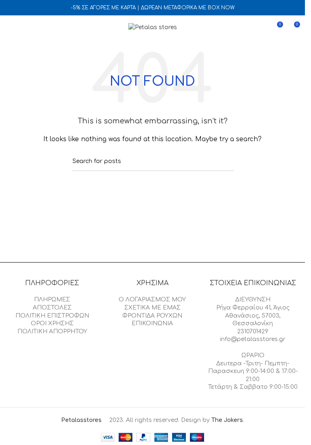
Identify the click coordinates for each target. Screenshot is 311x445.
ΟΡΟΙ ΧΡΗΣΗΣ (52, 323)
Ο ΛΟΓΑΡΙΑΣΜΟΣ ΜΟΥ (152, 300)
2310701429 (252, 331)
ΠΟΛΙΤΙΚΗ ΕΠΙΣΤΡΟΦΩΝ (52, 316)
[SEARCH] (224, 162)
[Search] (24, 27)
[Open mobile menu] (9, 27)
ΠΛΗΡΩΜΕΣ (52, 300)
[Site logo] (152, 27)
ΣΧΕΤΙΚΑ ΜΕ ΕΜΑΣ (152, 308)
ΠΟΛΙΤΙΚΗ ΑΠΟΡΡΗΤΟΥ (52, 331)
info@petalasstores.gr (252, 339)
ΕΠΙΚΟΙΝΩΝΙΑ (152, 323)
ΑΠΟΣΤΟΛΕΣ (52, 308)
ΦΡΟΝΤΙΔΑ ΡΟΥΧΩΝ (152, 316)
